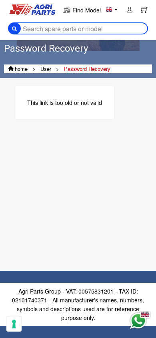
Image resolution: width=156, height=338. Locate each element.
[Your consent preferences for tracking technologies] (14, 324)
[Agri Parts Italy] (32, 9)
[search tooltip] (14, 28)
